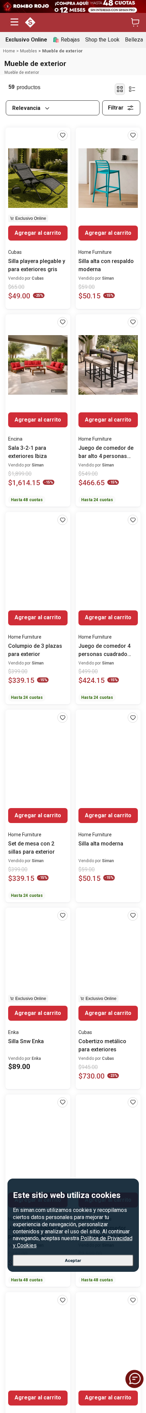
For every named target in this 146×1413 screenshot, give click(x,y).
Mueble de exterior (62, 50)
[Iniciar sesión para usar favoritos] (62, 135)
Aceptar (73, 1260)
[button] (14, 22)
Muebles (28, 50)
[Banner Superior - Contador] (73, 6)
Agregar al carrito (38, 233)
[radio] (120, 89)
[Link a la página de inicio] (9, 51)
